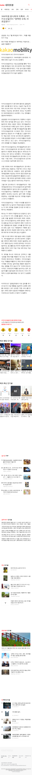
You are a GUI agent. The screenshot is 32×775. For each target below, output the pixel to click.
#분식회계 (14, 320)
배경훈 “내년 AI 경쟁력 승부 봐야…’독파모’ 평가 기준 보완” (26, 399)
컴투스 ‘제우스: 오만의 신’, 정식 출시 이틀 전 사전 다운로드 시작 (16, 372)
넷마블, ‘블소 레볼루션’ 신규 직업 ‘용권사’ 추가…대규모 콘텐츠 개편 (5, 355)
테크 (12, 661)
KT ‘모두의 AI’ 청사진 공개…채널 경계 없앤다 (15, 399)
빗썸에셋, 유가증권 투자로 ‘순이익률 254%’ (26, 372)
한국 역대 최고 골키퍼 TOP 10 (18, 571)
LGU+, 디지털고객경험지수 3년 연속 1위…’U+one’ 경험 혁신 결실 (5, 415)
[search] (29, 4)
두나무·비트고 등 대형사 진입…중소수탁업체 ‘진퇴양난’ (4, 372)
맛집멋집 (5, 463)
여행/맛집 (6, 9)
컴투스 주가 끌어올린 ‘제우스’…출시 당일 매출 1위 (26, 415)
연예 (17, 9)
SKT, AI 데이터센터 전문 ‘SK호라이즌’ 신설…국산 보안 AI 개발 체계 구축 (5, 399)
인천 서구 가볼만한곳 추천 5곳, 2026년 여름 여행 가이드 (16, 652)
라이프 (27, 9)
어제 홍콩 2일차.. (16, 715)
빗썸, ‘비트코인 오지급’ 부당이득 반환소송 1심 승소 (16, 415)
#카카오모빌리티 (6, 320)
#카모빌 (19, 320)
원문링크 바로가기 (6, 324)
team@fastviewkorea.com (22, 769)
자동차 (4, 471)
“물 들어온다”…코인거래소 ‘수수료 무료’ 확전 (26, 355)
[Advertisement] (16, 89)
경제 (22, 9)
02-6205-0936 (5, 769)
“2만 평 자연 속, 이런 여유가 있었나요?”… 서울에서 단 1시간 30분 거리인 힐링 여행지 (12, 477)
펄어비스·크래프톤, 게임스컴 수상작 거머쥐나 (15, 355)
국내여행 (5, 478)
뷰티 (13, 9)
